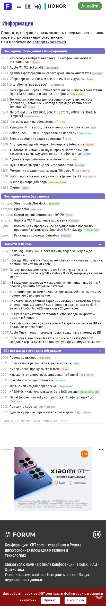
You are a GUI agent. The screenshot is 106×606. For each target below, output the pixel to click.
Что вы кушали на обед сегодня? (34, 122)
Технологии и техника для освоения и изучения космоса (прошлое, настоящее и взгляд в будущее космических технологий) (51, 103)
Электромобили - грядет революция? (37, 139)
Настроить (75, 600)
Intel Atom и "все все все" (28, 84)
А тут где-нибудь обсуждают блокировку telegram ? (47, 144)
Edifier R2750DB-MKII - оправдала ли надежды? (44, 133)
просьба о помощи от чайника (32, 380)
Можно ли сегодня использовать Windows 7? (42, 171)
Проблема (21, 209)
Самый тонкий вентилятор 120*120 (39, 215)
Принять (50, 600)
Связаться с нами (19, 564)
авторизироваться (49, 42)
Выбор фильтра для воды (28, 182)
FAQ (93, 564)
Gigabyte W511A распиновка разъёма (40, 220)
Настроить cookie (61, 574)
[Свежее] (28, 6)
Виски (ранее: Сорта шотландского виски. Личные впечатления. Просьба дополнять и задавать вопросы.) (56, 92)
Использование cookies (24, 574)
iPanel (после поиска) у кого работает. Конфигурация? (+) (51, 397)
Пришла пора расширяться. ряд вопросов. (41, 363)
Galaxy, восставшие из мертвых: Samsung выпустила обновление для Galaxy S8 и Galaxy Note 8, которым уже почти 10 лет (56, 273)
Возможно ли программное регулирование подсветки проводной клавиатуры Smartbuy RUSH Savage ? (53, 228)
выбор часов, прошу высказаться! (35, 369)
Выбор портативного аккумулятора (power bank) (45, 176)
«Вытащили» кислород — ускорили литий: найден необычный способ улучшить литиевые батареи (55, 284)
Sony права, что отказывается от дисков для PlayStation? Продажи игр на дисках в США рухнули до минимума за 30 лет (55, 340)
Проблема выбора (23, 357)
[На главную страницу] (8, 6)
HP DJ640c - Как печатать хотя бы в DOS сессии (44, 392)
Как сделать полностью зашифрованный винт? (44, 374)
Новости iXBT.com (18, 244)
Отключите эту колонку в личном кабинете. (35, 421)
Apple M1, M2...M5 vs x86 (26, 67)
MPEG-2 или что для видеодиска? (34, 386)
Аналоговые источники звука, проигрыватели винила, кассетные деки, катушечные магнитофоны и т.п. (50, 151)
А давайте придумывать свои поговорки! (39, 159)
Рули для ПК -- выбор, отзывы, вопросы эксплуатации (49, 127)
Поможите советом (23, 406)
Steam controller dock (30, 203)
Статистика (14, 569)
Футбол (15, 188)
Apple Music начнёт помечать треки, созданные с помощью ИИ (55, 332)
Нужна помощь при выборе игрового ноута (42, 165)
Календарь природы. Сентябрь (36, 235)
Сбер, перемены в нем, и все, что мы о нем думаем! (47, 79)
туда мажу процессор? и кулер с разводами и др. (45, 412)
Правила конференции (56, 564)
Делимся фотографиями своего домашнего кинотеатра (50, 73)
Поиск (82, 564)
